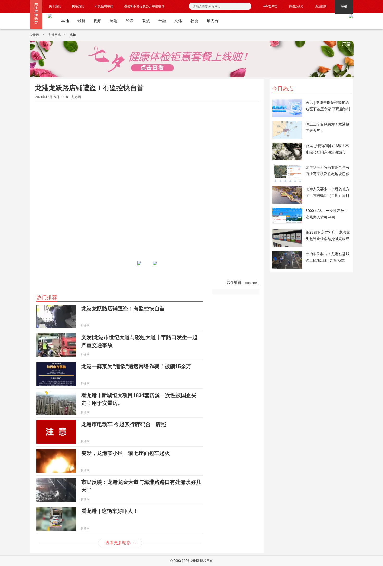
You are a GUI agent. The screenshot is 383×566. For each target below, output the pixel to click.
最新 (81, 21)
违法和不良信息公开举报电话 (144, 6)
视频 (97, 21)
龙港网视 (54, 35)
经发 (130, 21)
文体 (178, 21)
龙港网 (34, 35)
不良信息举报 (104, 6)
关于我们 (55, 6)
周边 (114, 21)
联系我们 (78, 6)
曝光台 (212, 21)
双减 (146, 21)
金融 (162, 21)
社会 (194, 21)
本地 (65, 21)
